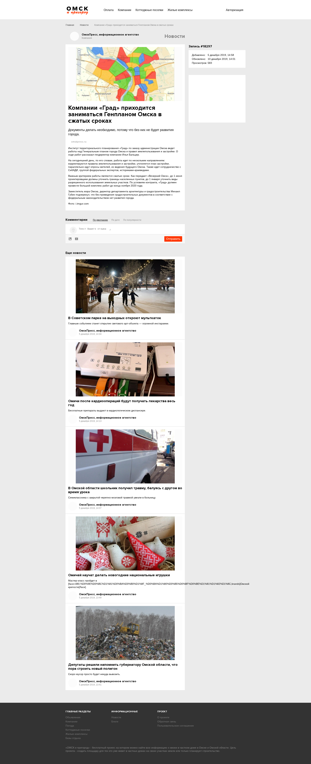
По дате (115, 220)
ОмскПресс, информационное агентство (107, 330)
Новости (84, 25)
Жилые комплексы (180, 10)
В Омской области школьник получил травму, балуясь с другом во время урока (125, 490)
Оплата (109, 10)
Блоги (114, 721)
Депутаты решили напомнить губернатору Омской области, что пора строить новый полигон (123, 667)
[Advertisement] (217, 98)
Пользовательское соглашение (175, 725)
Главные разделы (78, 711)
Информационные (124, 711)
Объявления (73, 717)
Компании (124, 10)
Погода (70, 725)
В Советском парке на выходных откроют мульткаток (114, 318)
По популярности (132, 220)
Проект (162, 711)
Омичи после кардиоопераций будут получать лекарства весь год (121, 403)
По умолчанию (100, 220)
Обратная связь (166, 721)
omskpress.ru (79, 142)
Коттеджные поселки (149, 10)
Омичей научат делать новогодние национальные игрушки (119, 575)
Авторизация (234, 10)
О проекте (163, 717)
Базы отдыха (73, 738)
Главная (70, 25)
